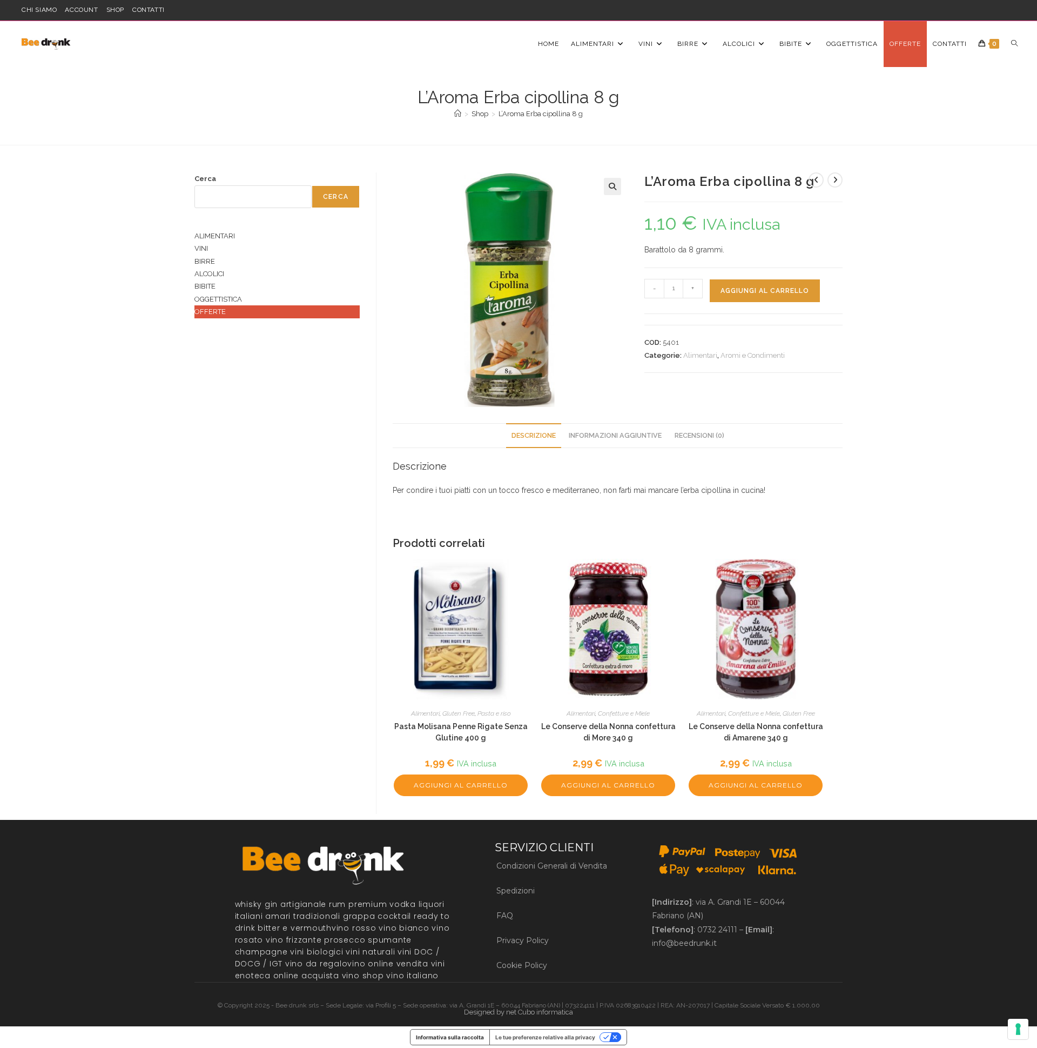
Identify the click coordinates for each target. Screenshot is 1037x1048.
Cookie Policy (521, 965)
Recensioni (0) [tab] (699, 435)
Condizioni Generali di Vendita (551, 866)
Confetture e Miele (624, 713)
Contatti (148, 10)
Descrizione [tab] (533, 435)
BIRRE (204, 261)
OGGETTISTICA (218, 299)
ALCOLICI (209, 274)
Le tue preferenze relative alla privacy (545, 1037)
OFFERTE (210, 312)
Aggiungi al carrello (764, 291)
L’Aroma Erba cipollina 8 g (541, 114)
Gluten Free (458, 713)
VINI (201, 248)
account (81, 10)
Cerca (205, 179)
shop (115, 10)
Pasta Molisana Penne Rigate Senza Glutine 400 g (461, 732)
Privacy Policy (522, 940)
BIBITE (205, 286)
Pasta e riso (494, 713)
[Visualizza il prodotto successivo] (835, 180)
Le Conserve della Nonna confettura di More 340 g (608, 732)
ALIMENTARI (214, 236)
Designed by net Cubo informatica (518, 1012)
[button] (612, 186)
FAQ (504, 915)
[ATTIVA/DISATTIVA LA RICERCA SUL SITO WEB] (1014, 44)
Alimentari (700, 355)
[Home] (457, 114)
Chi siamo (39, 10)
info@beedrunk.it (684, 943)
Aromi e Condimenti (752, 355)
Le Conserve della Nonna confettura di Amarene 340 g (756, 732)
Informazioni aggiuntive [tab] (615, 435)
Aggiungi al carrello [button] (461, 785)
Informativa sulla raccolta (450, 1037)
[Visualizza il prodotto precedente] (816, 180)
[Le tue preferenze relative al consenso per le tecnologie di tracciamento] (1018, 1029)
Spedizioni (515, 891)
